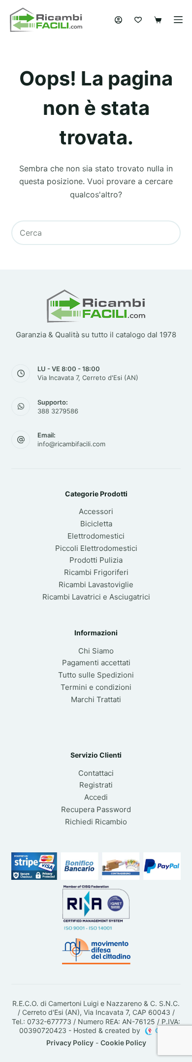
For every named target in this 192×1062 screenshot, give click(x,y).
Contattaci (96, 773)
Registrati (96, 785)
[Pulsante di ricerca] (168, 232)
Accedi (96, 797)
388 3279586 (57, 411)
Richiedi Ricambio (96, 821)
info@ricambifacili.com (71, 444)
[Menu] (178, 19)
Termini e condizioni (96, 687)
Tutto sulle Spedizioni (96, 675)
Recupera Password (96, 809)
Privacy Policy (70, 1042)
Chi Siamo (96, 650)
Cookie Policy (123, 1042)
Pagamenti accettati (96, 662)
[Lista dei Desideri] (138, 20)
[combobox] (84, 232)
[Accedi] (118, 20)
